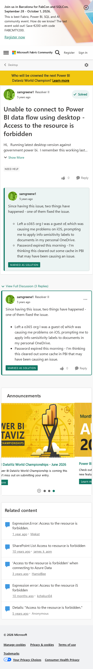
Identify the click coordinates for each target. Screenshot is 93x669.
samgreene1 (25, 92)
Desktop (13, 65)
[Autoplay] (39, 490)
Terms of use (67, 644)
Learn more (60, 80)
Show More (16, 157)
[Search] (57, 52)
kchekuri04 (44, 596)
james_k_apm (43, 551)
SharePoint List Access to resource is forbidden (48, 545)
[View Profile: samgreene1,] (12, 196)
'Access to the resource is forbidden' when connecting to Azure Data (45, 565)
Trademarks (11, 653)
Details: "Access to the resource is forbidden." (47, 607)
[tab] (44, 490)
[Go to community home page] (32, 52)
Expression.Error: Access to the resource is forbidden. (44, 525)
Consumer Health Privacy (62, 660)
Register (69, 52)
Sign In (83, 52)
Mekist (35, 534)
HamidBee (39, 574)
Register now (15, 37)
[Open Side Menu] (6, 52)
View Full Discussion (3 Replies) (27, 286)
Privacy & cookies (42, 644)
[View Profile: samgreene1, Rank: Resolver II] (9, 94)
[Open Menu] (86, 65)
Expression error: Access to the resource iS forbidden (45, 587)
